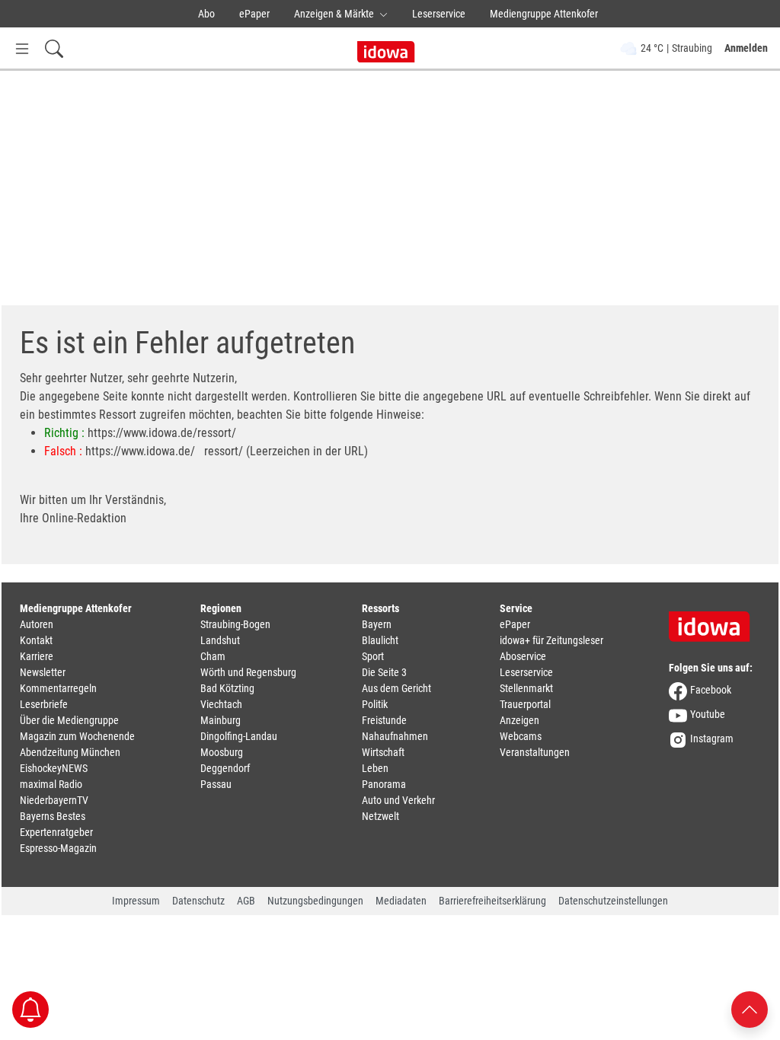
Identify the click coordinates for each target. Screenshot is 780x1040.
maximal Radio (51, 784)
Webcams (521, 736)
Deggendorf (225, 768)
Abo (206, 14)
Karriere (36, 656)
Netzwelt (380, 816)
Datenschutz (198, 901)
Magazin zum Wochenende (77, 736)
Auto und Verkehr (398, 800)
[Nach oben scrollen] (749, 1008)
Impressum (136, 901)
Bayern (377, 624)
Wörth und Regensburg (248, 672)
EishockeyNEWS (54, 768)
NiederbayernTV (54, 800)
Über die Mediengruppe (69, 720)
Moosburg (221, 752)
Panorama (384, 784)
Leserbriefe (44, 704)
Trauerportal (525, 704)
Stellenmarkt (526, 688)
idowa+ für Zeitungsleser (551, 640)
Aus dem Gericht (396, 688)
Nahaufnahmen (395, 736)
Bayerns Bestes (52, 816)
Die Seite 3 (384, 672)
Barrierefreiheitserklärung (492, 901)
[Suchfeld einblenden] (54, 48)
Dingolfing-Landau (238, 736)
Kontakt (36, 640)
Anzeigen (519, 720)
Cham (212, 656)
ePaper (254, 14)
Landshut (220, 640)
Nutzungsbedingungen (315, 901)
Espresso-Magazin (58, 848)
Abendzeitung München (70, 752)
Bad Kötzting (227, 688)
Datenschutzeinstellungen (613, 901)
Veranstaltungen (535, 752)
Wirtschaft (383, 752)
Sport (373, 656)
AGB (246, 901)
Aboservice (523, 656)
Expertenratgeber (56, 832)
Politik (375, 704)
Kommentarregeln (58, 688)
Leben (375, 768)
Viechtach (221, 704)
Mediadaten (401, 901)
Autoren (36, 624)
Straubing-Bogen (235, 624)
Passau (216, 784)
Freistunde (384, 720)
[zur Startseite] (714, 621)
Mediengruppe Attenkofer (544, 14)
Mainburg (220, 720)
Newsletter (43, 672)
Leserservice (438, 14)
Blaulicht (380, 640)
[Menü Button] (22, 48)
